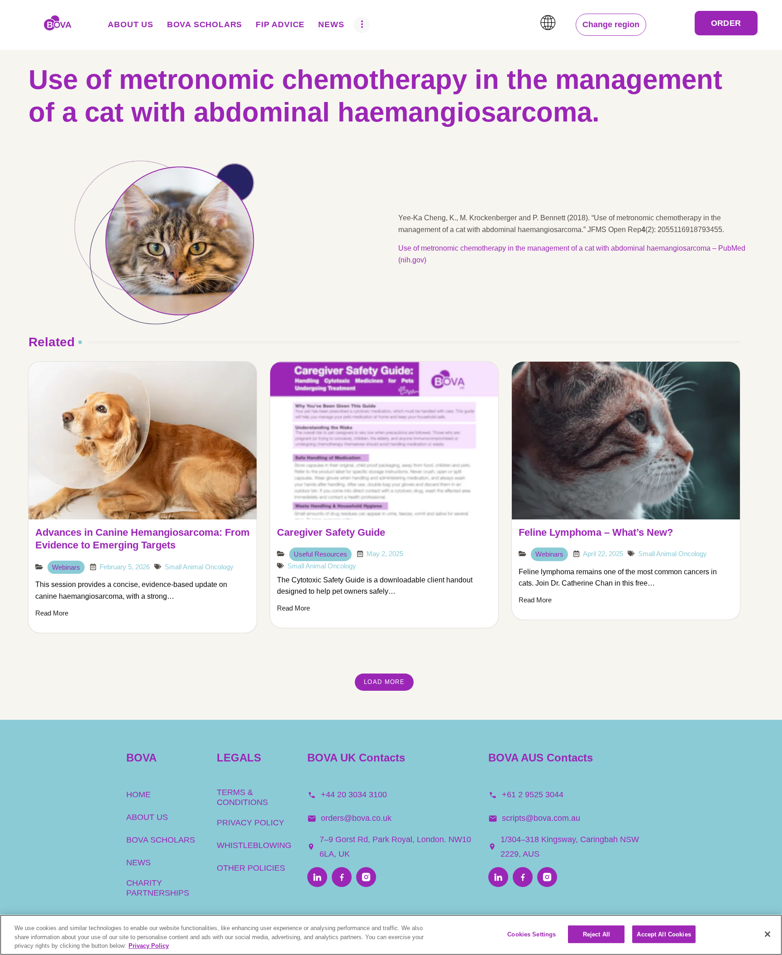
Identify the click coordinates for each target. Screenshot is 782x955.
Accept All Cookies (664, 934)
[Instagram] (366, 878)
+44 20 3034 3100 (354, 794)
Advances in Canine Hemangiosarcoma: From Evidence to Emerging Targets (142, 539)
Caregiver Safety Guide (331, 532)
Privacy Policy (149, 945)
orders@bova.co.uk (356, 818)
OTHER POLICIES (251, 868)
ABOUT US (147, 817)
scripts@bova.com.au (541, 818)
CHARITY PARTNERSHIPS (157, 887)
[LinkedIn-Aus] (498, 878)
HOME (138, 794)
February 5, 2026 (125, 566)
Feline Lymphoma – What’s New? (596, 532)
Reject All (596, 934)
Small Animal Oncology (199, 566)
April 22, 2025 (603, 553)
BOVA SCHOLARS (160, 839)
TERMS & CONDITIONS (242, 797)
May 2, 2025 (385, 553)
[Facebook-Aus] (523, 878)
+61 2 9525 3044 (532, 794)
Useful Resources (320, 554)
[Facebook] (342, 878)
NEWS (138, 862)
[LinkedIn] (317, 878)
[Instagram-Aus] (547, 878)
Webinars (66, 567)
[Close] (767, 934)
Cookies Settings (531, 934)
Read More (51, 613)
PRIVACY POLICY (250, 822)
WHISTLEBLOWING (254, 845)
